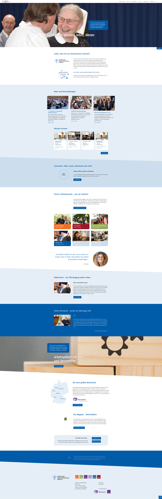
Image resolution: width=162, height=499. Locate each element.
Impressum (101, 482)
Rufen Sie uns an (96, 441)
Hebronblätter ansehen (79, 427)
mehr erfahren (51, 122)
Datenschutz (101, 484)
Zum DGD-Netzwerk (78, 405)
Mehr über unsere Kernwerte (101, 330)
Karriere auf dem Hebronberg (81, 487)
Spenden (159, 48)
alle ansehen (104, 153)
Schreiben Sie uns (96, 438)
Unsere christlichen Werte (80, 485)
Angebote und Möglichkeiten (81, 482)
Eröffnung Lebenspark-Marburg (78, 111)
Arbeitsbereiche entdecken (79, 207)
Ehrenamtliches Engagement (81, 488)
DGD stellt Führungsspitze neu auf (102, 112)
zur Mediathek (77, 179)
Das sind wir (77, 484)
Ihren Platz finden (58, 366)
